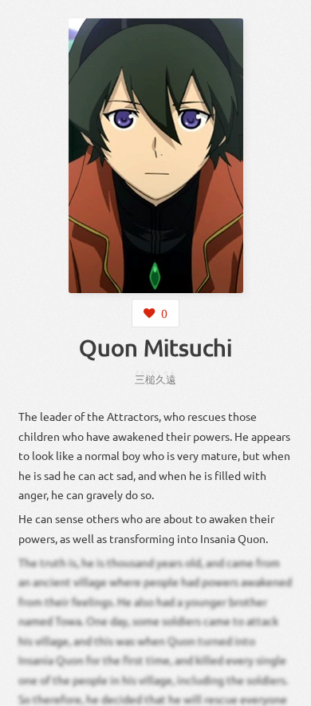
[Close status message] (287, 694)
